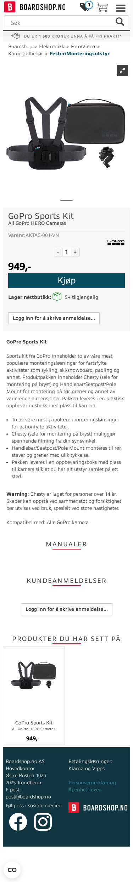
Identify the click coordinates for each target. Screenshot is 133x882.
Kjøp (66, 280)
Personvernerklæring (92, 782)
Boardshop (20, 46)
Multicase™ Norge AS (66, 874)
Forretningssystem (32, 867)
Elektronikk (51, 46)
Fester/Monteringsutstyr (80, 53)
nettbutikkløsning (81, 867)
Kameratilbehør (25, 53)
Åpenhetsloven (85, 789)
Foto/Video (83, 46)
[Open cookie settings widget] (12, 869)
